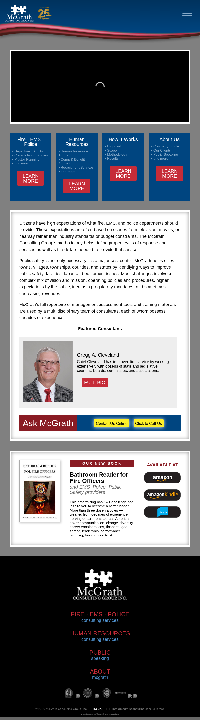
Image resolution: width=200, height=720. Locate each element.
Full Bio (95, 382)
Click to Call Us (148, 423)
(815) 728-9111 (100, 709)
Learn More (31, 178)
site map (159, 709)
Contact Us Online (112, 423)
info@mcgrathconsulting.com (131, 709)
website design (87, 714)
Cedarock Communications (107, 714)
